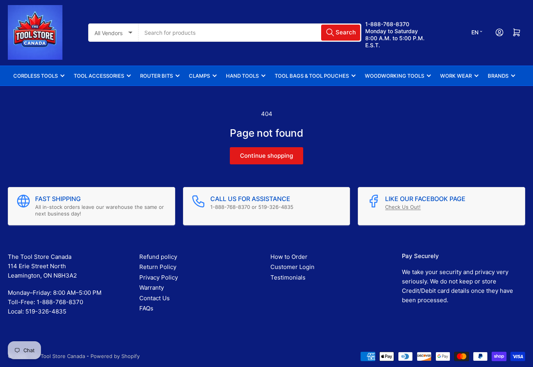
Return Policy (157, 267)
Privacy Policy (158, 277)
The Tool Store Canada (57, 356)
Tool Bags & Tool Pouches (312, 76)
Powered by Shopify (115, 356)
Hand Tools (242, 76)
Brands (498, 76)
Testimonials (288, 277)
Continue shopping (266, 155)
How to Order (288, 256)
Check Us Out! (403, 207)
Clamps (199, 76)
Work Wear (456, 76)
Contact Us (154, 298)
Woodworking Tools (394, 76)
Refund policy (158, 256)
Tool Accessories (99, 76)
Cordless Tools (35, 76)
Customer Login (292, 267)
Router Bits (156, 76)
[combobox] (250, 32)
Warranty (151, 287)
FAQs (146, 308)
